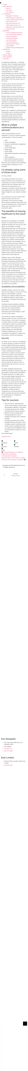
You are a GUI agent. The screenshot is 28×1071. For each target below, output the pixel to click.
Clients (8, 51)
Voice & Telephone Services (14, 32)
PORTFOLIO (6, 49)
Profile (8, 53)
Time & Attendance (11, 42)
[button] (14, 3)
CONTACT (6, 59)
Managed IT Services (12, 16)
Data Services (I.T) (11, 21)
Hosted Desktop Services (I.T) (15, 19)
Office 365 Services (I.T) (13, 25)
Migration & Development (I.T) (15, 27)
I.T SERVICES (7, 14)
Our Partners (10, 12)
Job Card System (11, 40)
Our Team (9, 10)
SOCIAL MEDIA (7, 55)
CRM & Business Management (15, 47)
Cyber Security (10, 29)
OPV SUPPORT (7, 57)
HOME (5, 4)
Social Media (10, 45)
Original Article (6, 436)
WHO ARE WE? (7, 6)
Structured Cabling (11, 38)
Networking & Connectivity (14, 17)
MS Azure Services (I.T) (13, 23)
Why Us (8, 8)
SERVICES (6, 31)
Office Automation (11, 36)
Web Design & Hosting (12, 44)
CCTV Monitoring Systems (14, 34)
